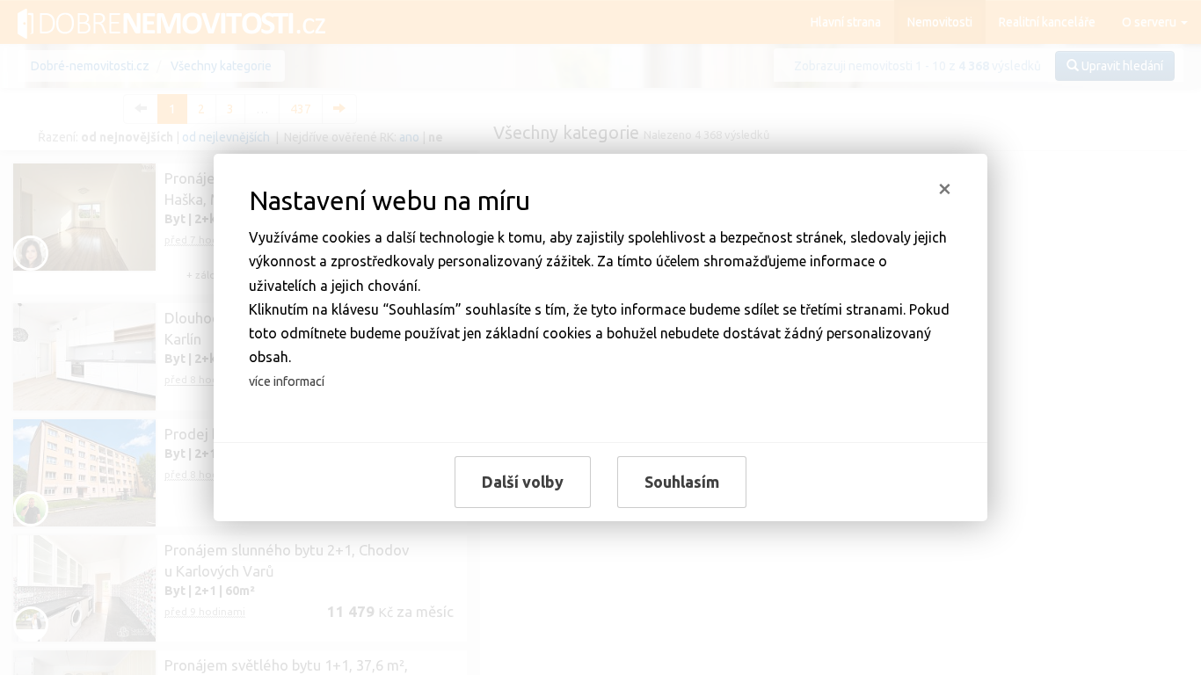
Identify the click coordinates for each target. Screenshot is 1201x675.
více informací (286, 381)
